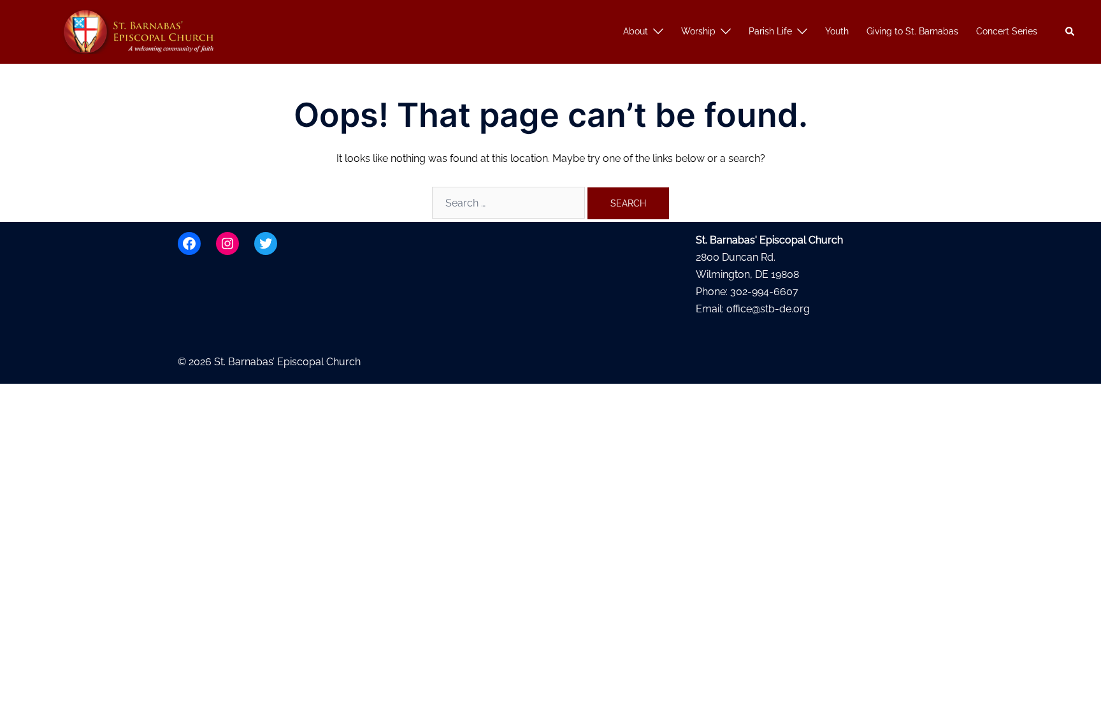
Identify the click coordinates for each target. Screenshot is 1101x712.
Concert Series (1006, 31)
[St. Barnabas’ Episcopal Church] (140, 31)
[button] (1070, 32)
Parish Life (770, 31)
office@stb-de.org (768, 309)
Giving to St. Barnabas (912, 31)
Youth (837, 31)
